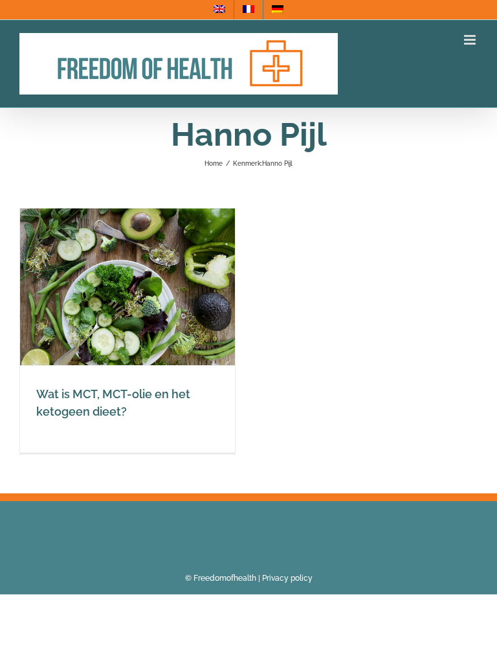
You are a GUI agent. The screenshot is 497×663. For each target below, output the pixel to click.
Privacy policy (287, 578)
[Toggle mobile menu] (471, 40)
